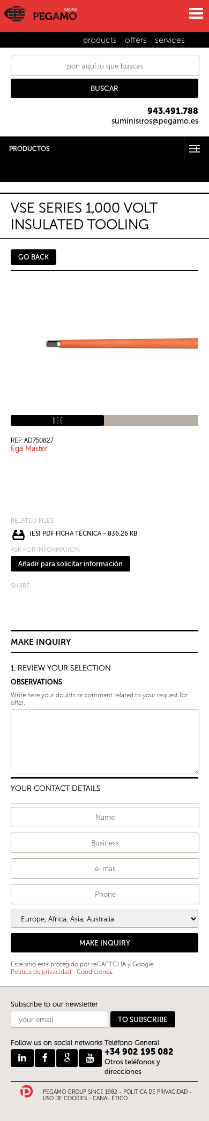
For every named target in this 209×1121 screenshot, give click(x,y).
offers (136, 40)
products (100, 40)
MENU (195, 13)
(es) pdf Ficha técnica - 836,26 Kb (83, 533)
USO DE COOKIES (65, 1098)
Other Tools (19, 171)
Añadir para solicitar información (70, 564)
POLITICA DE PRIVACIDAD (155, 1092)
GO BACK (33, 257)
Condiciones (94, 971)
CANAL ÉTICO (110, 1098)
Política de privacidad (41, 971)
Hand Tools (18, 164)
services (170, 40)
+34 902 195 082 (139, 1052)
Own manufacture (29, 178)
